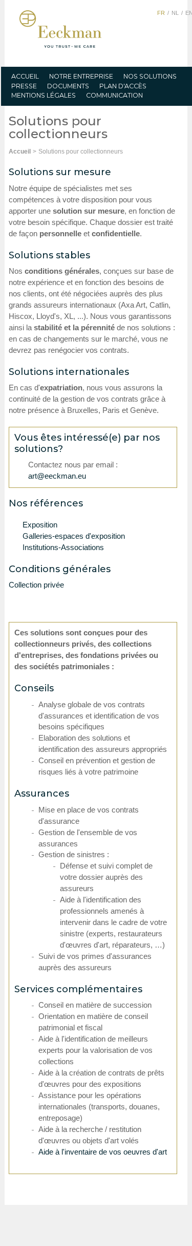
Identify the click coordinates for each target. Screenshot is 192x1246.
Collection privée (36, 585)
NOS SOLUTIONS (150, 76)
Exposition (40, 525)
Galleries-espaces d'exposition (74, 536)
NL (175, 13)
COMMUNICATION (114, 95)
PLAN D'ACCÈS (122, 86)
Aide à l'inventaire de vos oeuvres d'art (102, 1152)
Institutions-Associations (63, 547)
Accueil (20, 151)
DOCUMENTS (68, 86)
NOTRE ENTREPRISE (81, 76)
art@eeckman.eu (57, 476)
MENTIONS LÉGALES (43, 95)
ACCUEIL (25, 76)
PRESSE (24, 86)
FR (161, 13)
